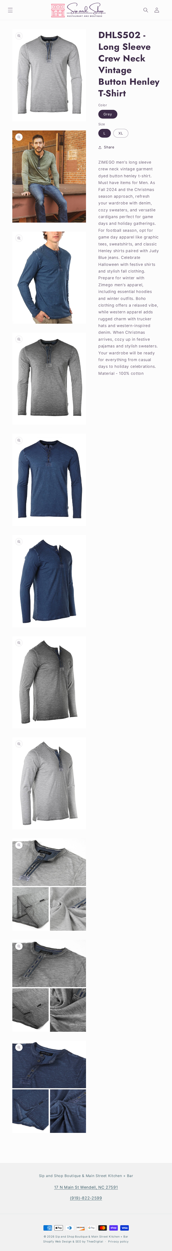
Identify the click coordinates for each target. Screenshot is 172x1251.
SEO (78, 1241)
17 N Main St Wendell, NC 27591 (86, 1187)
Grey (107, 114)
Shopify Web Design (57, 1241)
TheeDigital (95, 1241)
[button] (10, 10)
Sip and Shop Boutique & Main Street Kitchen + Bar (91, 1236)
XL (120, 133)
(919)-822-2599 (86, 1198)
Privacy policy (118, 1241)
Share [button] (109, 147)
